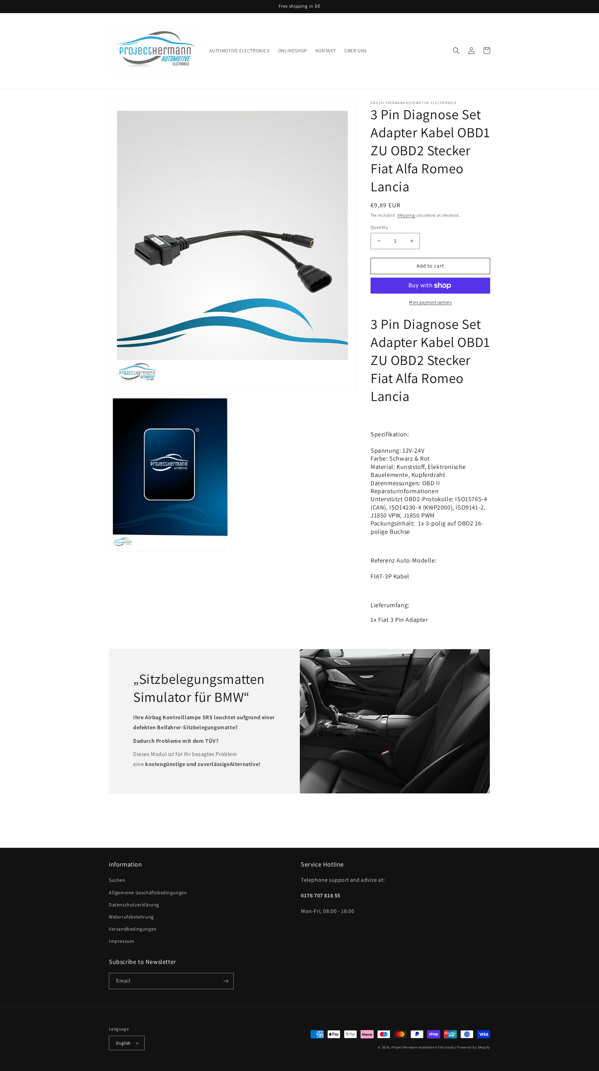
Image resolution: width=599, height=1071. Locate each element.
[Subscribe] (225, 981)
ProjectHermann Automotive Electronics (423, 1047)
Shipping (406, 215)
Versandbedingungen (133, 929)
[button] (456, 50)
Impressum (121, 941)
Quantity (379, 227)
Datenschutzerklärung (134, 905)
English (123, 1043)
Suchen (117, 880)
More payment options (430, 302)
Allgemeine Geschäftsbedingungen (148, 892)
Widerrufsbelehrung (131, 917)
